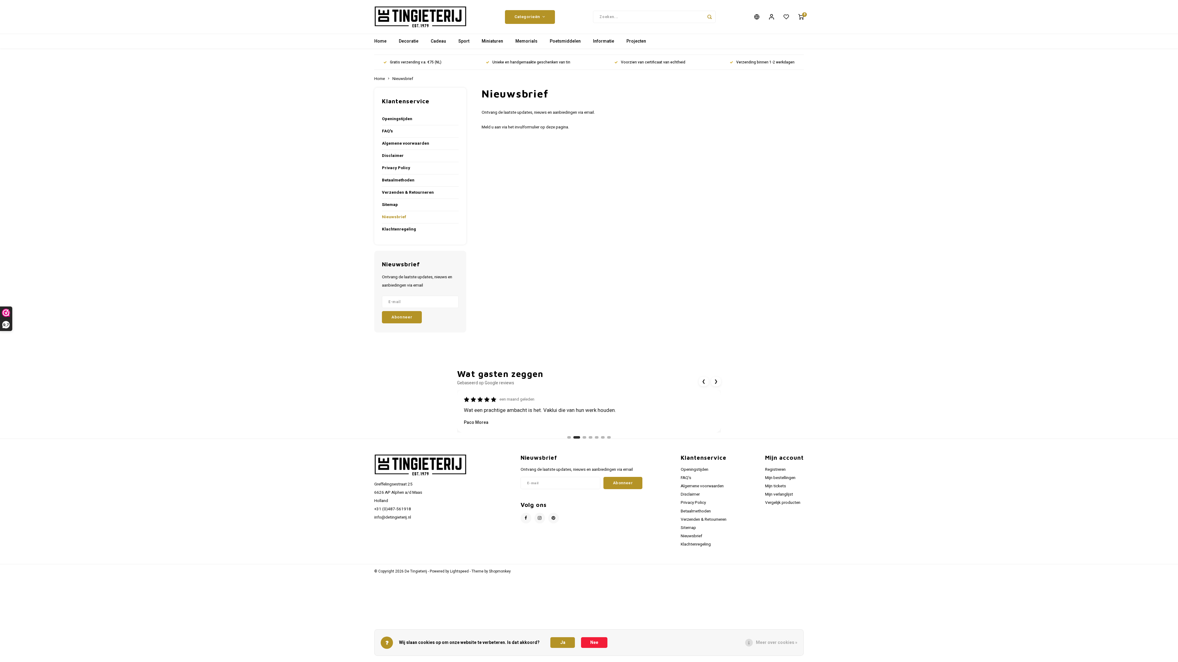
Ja (562, 642)
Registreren (775, 469)
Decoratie (408, 41)
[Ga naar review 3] (582, 437)
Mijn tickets (775, 486)
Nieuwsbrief (402, 79)
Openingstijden (397, 119)
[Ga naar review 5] (597, 437)
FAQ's (387, 131)
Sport (463, 41)
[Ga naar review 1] (569, 437)
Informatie (603, 41)
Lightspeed (459, 571)
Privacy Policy (396, 168)
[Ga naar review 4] (590, 437)
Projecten (636, 41)
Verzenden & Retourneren (408, 192)
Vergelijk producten (782, 503)
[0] (801, 17)
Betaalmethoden (398, 180)
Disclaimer (393, 156)
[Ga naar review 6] (603, 437)
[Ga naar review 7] (609, 437)
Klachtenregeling (399, 229)
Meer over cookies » (776, 642)
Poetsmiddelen (565, 41)
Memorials (526, 41)
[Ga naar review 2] (575, 437)
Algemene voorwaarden (405, 143)
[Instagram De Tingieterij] (539, 518)
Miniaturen (492, 41)
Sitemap (390, 205)
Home (380, 41)
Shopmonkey (500, 571)
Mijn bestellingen (780, 478)
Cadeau (438, 41)
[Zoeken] (709, 17)
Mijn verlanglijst (779, 494)
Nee (594, 642)
